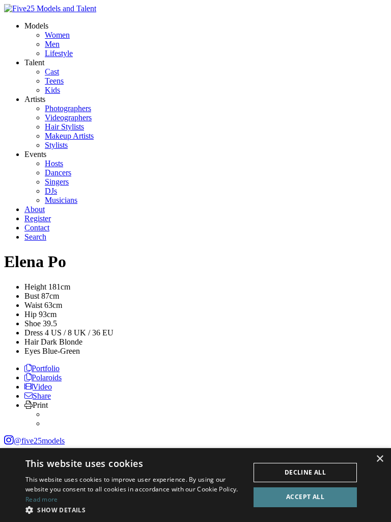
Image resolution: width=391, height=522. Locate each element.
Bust (31, 296)
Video (42, 386)
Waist (33, 305)
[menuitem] (57, 35)
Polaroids (47, 377)
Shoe (32, 323)
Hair (31, 341)
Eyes (32, 351)
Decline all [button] (305, 472)
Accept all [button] (305, 496)
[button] (134, 509)
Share (42, 396)
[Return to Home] (50, 8)
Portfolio (46, 368)
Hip (30, 314)
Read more (41, 499)
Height (35, 286)
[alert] (195, 485)
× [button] (379, 459)
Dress (33, 332)
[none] (36, 25)
